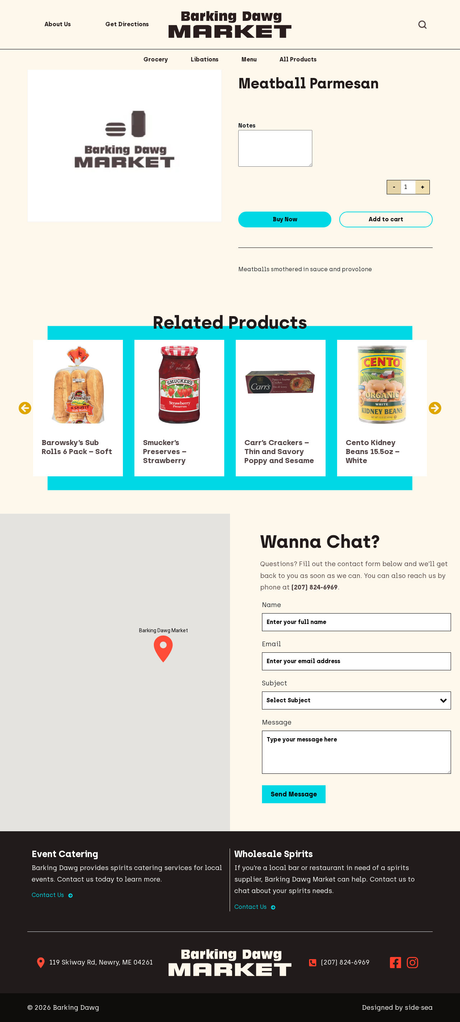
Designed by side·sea (397, 1008)
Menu (249, 59)
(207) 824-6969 (345, 962)
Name (271, 605)
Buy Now (285, 219)
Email (271, 644)
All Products (298, 59)
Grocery (155, 59)
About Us (58, 24)
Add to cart (386, 219)
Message (276, 722)
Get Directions (127, 24)
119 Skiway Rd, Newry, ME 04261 (101, 962)
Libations (204, 59)
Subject (274, 683)
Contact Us (48, 895)
